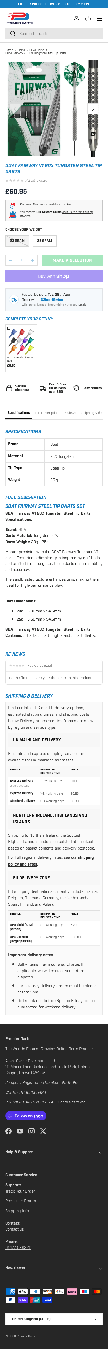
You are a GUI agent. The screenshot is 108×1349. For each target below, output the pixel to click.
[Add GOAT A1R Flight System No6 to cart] (21, 340)
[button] (88, 18)
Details (82, 304)
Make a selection (72, 260)
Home (9, 50)
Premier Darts (26, 1336)
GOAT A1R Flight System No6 (21, 359)
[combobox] (54, 33)
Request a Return (20, 1201)
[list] (54, 108)
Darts (21, 50)
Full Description (46, 413)
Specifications (19, 413)
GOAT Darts (36, 50)
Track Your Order (20, 1191)
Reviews (69, 413)
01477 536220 (18, 1247)
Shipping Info (17, 1211)
